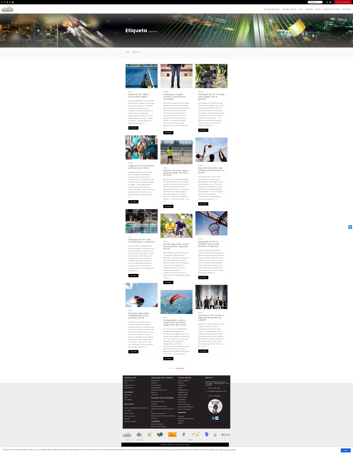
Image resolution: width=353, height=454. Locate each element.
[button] (350, 227)
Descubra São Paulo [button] (271, 9)
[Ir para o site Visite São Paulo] (6, 8)
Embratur (154, 404)
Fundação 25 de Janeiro (331, 9)
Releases (181, 416)
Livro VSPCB (128, 399)
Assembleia (182, 399)
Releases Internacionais (186, 418)
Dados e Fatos (128, 413)
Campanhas (182, 385)
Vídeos (180, 387)
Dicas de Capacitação (158, 426)
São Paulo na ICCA (130, 421)
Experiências (128, 387)
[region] (176, 450)
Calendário (309, 9)
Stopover (127, 419)
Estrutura (154, 383)
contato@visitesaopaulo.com (217, 391)
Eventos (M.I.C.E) (129, 385)
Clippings (181, 421)
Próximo (180, 368)
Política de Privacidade (185, 407)
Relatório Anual (183, 392)
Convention (154, 395)
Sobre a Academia (157, 424)
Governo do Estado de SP (159, 406)
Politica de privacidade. (227, 450)
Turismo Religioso (183, 380)
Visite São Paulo (129, 380)
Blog (301, 9)
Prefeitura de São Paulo (158, 413)
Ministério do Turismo (158, 401)
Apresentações (183, 390)
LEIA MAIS (133, 128)
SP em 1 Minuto (182, 397)
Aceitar (345, 450)
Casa (127, 52)
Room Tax (154, 392)
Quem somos (155, 380)
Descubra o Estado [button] (289, 9)
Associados (346, 9)
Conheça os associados (159, 390)
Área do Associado (343, 2)
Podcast (180, 383)
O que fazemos (156, 385)
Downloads (127, 395)
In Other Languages (214, 396)
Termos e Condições (184, 409)
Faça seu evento (129, 416)
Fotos (126, 397)
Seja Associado (156, 387)
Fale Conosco (182, 402)
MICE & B (318, 9)
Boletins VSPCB (183, 395)
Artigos (180, 423)
